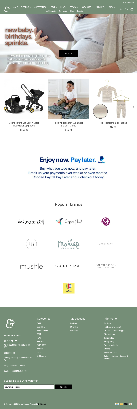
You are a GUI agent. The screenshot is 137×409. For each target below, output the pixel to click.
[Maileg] (68, 244)
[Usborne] (68, 288)
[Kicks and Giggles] (105, 222)
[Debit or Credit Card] (126, 404)
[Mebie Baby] (105, 244)
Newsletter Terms (110, 352)
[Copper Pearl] (68, 222)
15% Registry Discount (112, 327)
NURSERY (40, 349)
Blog (72, 11)
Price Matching (109, 334)
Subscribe (63, 387)
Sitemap (107, 349)
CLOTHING (41, 327)
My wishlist (74, 330)
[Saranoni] (105, 266)
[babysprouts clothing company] (31, 222)
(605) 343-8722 (9, 353)
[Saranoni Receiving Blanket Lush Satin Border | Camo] (68, 99)
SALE (16, 7)
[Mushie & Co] (31, 266)
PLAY (39, 338)
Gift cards (63, 11)
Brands (80, 11)
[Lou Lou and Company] (31, 244)
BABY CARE (41, 345)
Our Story (107, 323)
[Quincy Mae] (68, 266)
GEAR (39, 334)
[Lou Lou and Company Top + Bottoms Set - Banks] (113, 99)
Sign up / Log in (128, 2)
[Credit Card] (117, 404)
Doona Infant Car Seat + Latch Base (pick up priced (24, 124)
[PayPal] (121, 404)
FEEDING (40, 341)
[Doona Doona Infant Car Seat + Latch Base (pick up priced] (24, 99)
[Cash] (130, 404)
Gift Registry (51, 11)
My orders (74, 327)
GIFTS (39, 352)
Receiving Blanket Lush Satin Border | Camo (68, 124)
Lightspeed (42, 404)
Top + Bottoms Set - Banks (113, 123)
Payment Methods (111, 345)
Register (68, 53)
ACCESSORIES (42, 330)
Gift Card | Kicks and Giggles (114, 330)
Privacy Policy (109, 341)
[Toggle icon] (121, 9)
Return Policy (109, 338)
